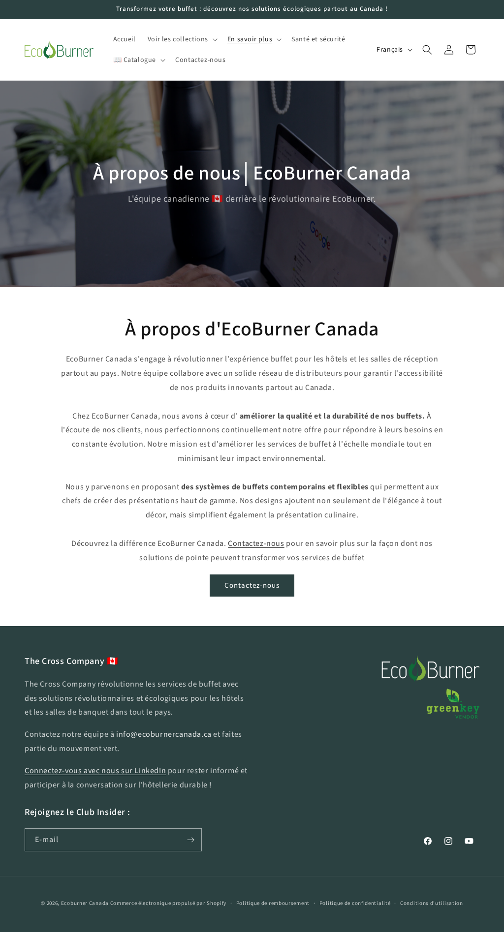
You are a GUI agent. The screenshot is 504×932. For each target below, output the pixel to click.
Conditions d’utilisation (431, 903)
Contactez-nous (256, 543)
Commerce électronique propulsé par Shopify (168, 903)
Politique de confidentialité (355, 903)
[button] (181, 39)
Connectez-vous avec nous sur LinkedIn (95, 770)
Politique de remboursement (273, 903)
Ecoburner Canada (85, 903)
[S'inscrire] (190, 839)
